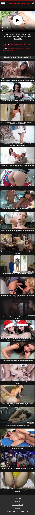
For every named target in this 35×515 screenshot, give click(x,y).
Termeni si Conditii (17, 505)
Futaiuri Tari (14, 44)
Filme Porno (17, 498)
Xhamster (6, 46)
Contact (17, 508)
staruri (9, 50)
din (14, 48)
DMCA (17, 501)
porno (27, 48)
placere (21, 48)
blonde (10, 48)
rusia (4, 50)
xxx (13, 50)
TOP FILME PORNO (19, 3)
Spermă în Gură (24, 44)
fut (17, 48)
